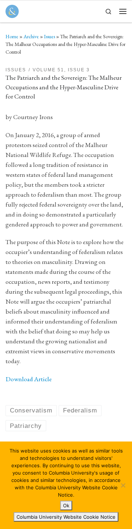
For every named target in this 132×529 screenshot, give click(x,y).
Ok (66, 505)
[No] (122, 485)
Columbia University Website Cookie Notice (65, 517)
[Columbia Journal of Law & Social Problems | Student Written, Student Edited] (12, 10)
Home (12, 36)
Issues (49, 36)
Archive (31, 36)
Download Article (29, 379)
